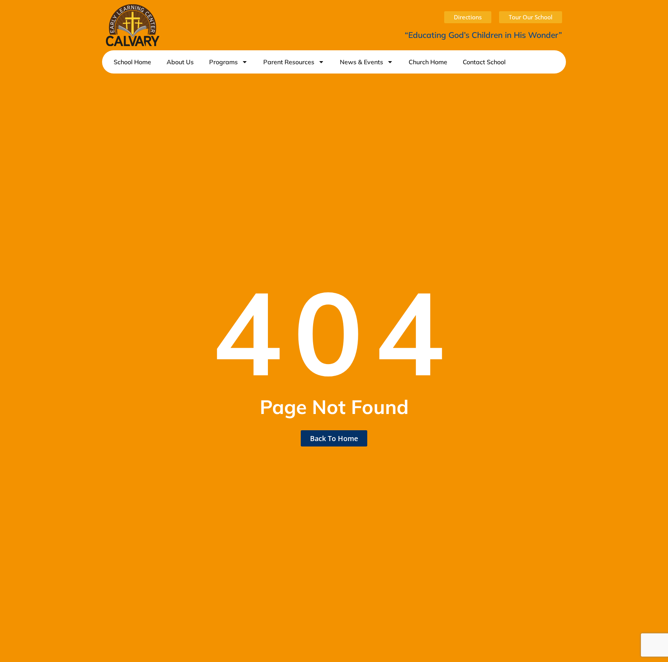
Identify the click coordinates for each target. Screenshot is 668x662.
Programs (223, 62)
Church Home (428, 62)
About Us (180, 62)
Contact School (484, 62)
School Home (132, 62)
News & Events (361, 62)
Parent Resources (288, 62)
